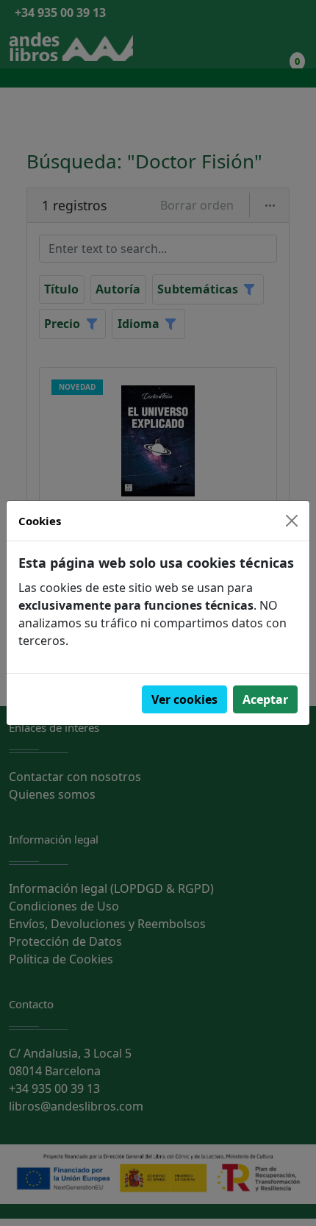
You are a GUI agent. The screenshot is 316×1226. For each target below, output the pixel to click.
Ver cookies (184, 699)
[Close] (292, 520)
